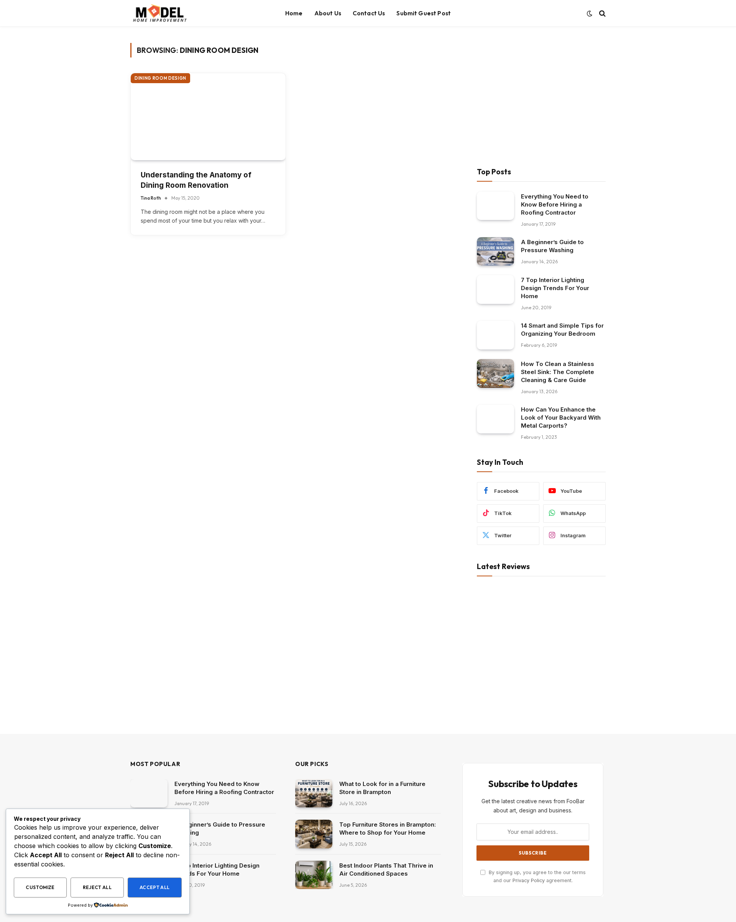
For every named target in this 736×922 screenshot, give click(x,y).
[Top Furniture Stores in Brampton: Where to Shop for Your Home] (313, 834)
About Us (327, 13)
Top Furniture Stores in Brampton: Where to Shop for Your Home (387, 828)
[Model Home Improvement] (159, 13)
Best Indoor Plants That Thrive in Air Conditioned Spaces (386, 869)
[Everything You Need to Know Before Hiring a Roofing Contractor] (495, 206)
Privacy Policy (529, 880)
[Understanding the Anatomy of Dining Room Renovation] (208, 116)
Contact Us (369, 13)
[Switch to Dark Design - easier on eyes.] (589, 13)
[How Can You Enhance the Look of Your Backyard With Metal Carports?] (495, 419)
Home (294, 13)
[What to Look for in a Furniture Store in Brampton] (313, 793)
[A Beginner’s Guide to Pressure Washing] (495, 251)
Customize (40, 887)
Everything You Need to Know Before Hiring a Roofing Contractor (554, 204)
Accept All (155, 887)
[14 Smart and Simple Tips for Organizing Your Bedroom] (495, 335)
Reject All (97, 887)
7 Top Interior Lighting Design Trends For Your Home (555, 288)
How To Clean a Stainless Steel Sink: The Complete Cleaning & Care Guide (557, 372)
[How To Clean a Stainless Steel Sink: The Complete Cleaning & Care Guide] (495, 373)
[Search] (602, 13)
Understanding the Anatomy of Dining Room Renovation (196, 180)
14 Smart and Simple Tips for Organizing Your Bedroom (562, 329)
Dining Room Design (160, 78)
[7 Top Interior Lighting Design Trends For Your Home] (495, 289)
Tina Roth (151, 198)
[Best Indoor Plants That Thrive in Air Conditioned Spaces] (313, 875)
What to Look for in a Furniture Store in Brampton (382, 788)
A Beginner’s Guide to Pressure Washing (552, 246)
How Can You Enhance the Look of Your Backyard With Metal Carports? (561, 417)
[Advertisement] (541, 96)
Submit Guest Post (423, 13)
